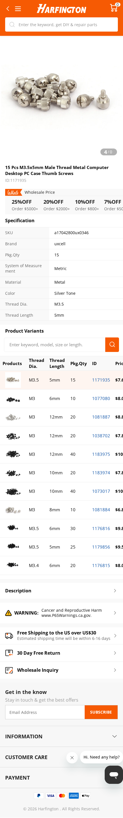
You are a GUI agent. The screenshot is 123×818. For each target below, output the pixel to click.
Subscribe (101, 712)
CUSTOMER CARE (26, 757)
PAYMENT (17, 777)
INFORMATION (24, 736)
